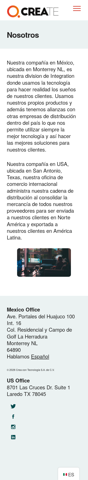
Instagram (13, 426)
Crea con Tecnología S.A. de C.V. (33, 11)
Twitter (13, 406)
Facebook (13, 416)
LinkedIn (13, 437)
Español (40, 356)
